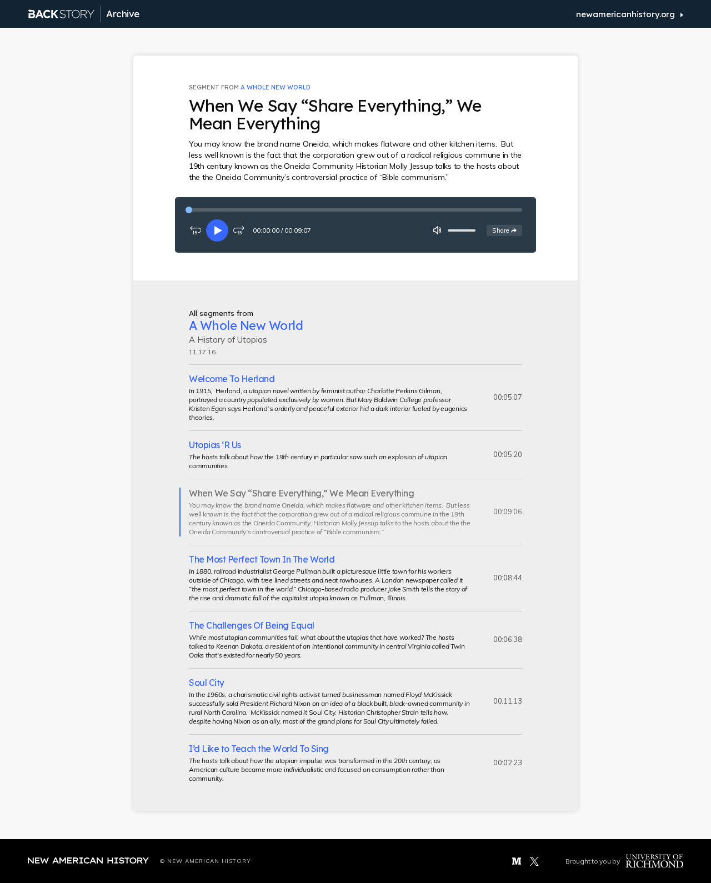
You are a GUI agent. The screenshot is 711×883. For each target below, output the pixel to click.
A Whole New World (276, 87)
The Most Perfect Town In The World (261, 559)
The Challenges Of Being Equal (251, 625)
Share (507, 230)
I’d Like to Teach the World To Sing (259, 748)
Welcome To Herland (231, 378)
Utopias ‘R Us (215, 444)
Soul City (206, 682)
